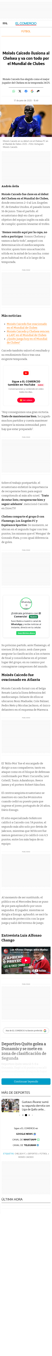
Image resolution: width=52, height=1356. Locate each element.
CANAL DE (24, 1139)
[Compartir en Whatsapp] (13, 91)
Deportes (33, 1153)
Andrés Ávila (10, 186)
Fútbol (26, 31)
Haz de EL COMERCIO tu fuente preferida (24, 1031)
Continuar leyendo (26, 1081)
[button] (23, 1115)
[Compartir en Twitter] (19, 91)
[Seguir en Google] (32, 91)
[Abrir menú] (5, 23)
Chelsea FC (20, 1153)
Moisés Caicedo (26, 1157)
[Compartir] (38, 91)
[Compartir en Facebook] (26, 91)
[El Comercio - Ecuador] (26, 23)
